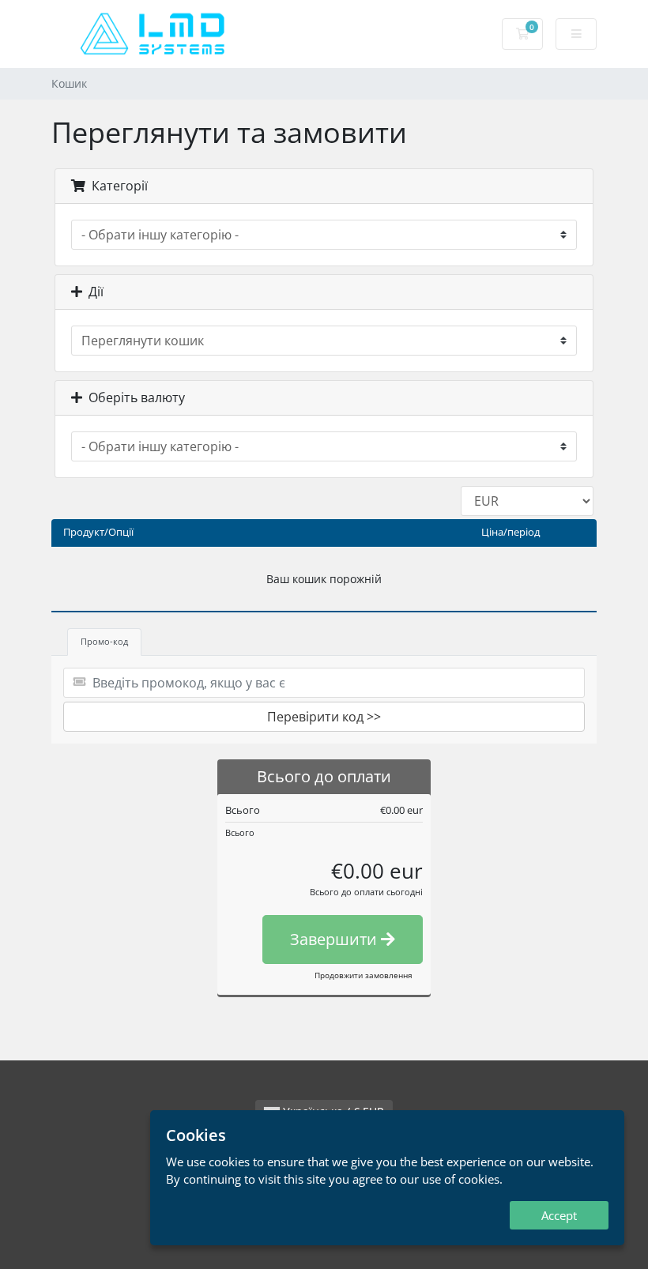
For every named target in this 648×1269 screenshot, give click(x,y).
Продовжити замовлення (364, 975)
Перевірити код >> (324, 716)
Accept (559, 1215)
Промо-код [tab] (104, 641)
